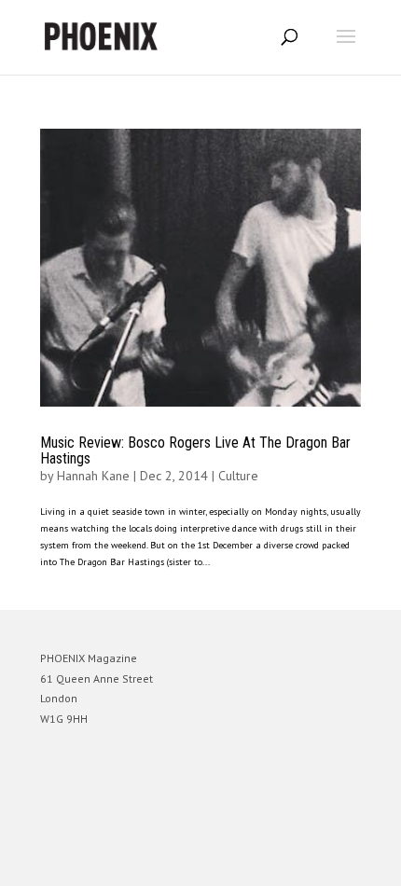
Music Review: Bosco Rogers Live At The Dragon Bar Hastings (195, 451)
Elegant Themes (174, 863)
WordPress (290, 863)
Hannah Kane (93, 475)
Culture (238, 475)
